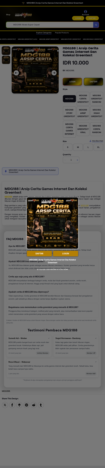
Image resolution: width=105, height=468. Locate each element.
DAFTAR (39, 253)
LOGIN (65, 253)
